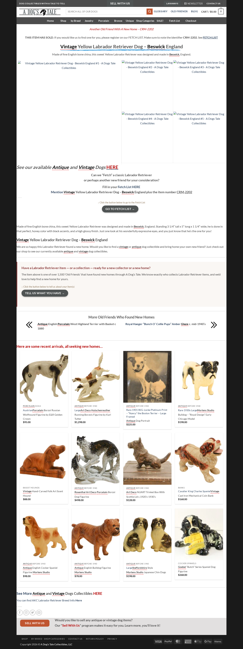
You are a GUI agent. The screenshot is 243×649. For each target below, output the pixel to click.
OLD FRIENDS (179, 11)
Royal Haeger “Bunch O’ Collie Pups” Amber (153, 324)
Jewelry (88, 20)
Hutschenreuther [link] (100, 410)
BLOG (194, 11)
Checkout (191, 20)
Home (51, 20)
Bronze (118, 20)
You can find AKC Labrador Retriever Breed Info (49, 600)
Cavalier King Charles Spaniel (194, 491)
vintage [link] (123, 246)
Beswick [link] (156, 46)
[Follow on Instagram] (26, 613)
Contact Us (74, 638)
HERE (129, 187)
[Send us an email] (39, 613)
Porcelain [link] (64, 324)
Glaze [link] (184, 324)
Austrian (28, 410)
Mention (57, 192)
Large (78, 410)
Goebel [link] (182, 566)
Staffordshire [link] (139, 567)
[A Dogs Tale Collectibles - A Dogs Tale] (39, 12)
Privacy (111, 638)
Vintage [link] (68, 46)
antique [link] (136, 246)
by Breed (76, 20)
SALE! (160, 20)
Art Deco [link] (86, 410)
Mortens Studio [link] (205, 410)
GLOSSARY (160, 11)
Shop (63, 20)
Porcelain (103, 20)
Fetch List (174, 20)
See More (25, 593)
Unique (130, 20)
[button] (193, 3)
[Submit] (150, 12)
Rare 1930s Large (187, 410)
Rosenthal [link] (80, 492)
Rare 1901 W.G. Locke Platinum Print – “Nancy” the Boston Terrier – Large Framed (146, 413)
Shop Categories (145, 20)
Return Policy (94, 638)
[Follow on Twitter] (33, 613)
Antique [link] (60, 167)
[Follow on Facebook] (20, 613)
